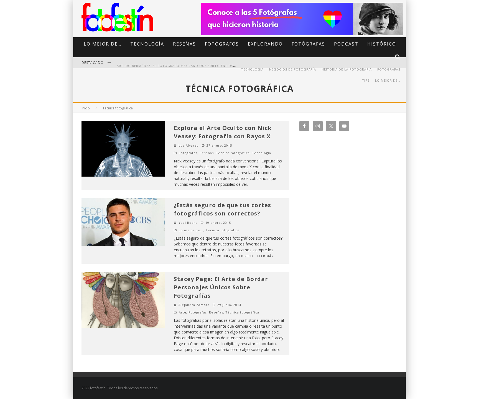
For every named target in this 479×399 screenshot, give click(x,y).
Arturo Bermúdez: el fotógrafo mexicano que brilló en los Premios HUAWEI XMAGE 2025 (201, 63)
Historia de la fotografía (347, 69)
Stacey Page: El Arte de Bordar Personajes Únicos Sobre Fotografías (221, 287)
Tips (366, 80)
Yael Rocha (188, 222)
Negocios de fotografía (292, 69)
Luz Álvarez (189, 145)
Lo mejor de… (102, 44)
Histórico (381, 44)
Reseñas (184, 44)
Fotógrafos (222, 44)
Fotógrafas (308, 44)
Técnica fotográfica (233, 153)
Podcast (346, 44)
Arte (182, 312)
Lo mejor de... (191, 230)
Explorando (265, 44)
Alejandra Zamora (194, 305)
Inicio (85, 108)
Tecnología (147, 44)
